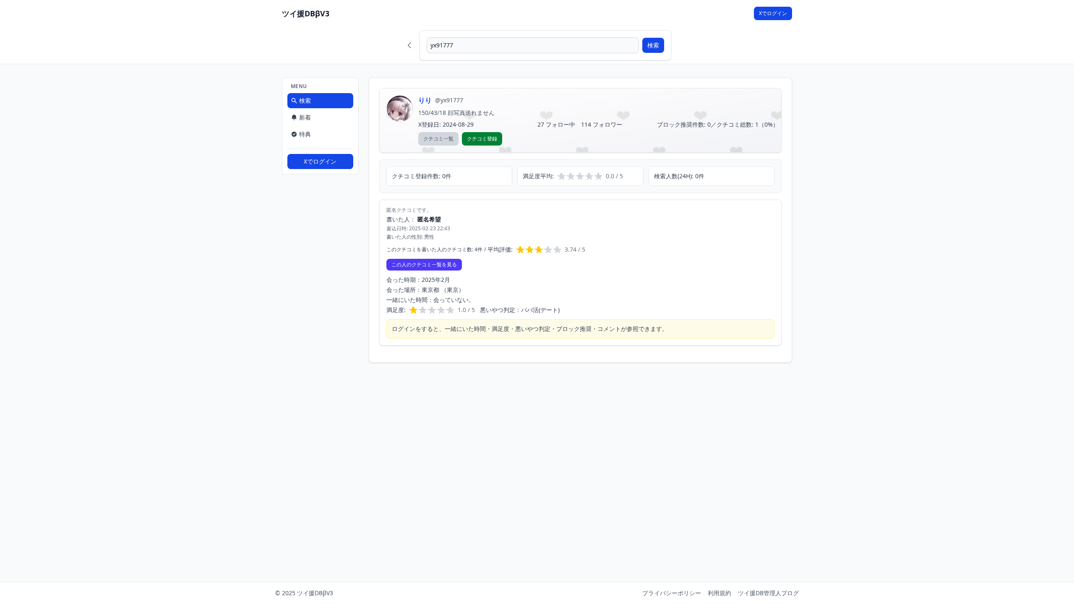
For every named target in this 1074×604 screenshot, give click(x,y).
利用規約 (719, 593)
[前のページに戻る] (409, 45)
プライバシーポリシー (671, 593)
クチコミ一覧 (438, 138)
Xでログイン (773, 13)
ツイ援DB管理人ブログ (768, 593)
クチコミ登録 (482, 138)
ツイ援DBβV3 (305, 13)
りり (425, 100)
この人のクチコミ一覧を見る (424, 264)
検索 (653, 45)
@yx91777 (449, 100)
